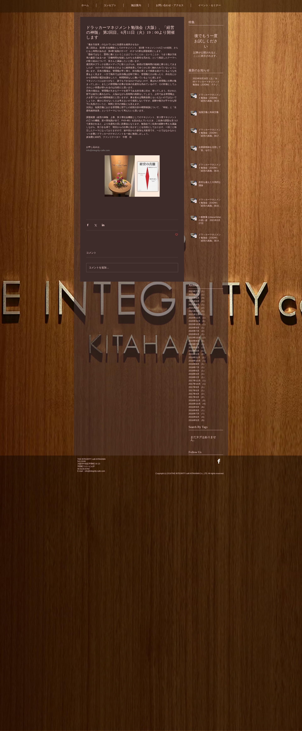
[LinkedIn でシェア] (103, 225)
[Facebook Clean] (218, 461)
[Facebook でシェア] (87, 225)
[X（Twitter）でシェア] (95, 225)
